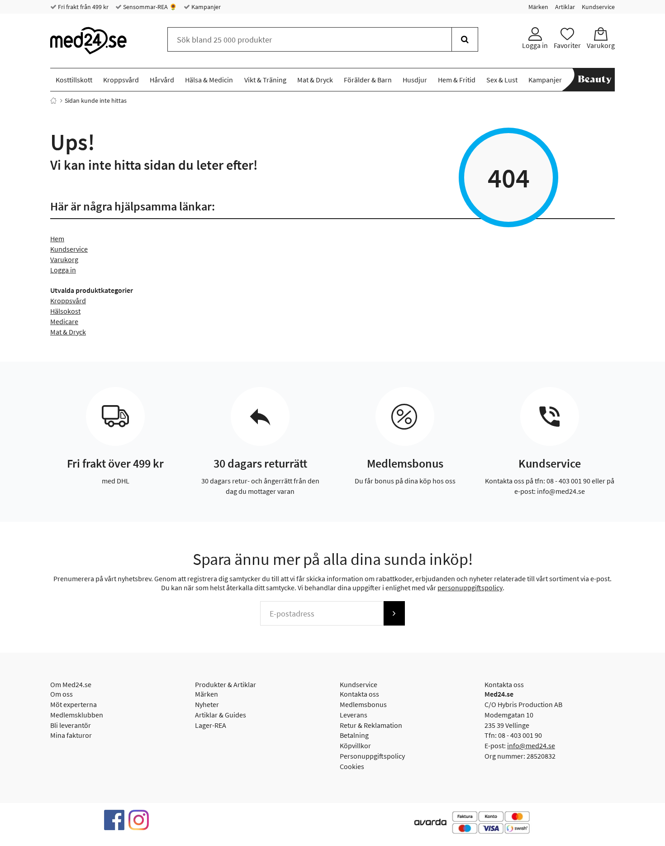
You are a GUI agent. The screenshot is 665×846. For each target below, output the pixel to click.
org (73, 259)
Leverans (353, 714)
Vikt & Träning (265, 79)
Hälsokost (65, 310)
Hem (57, 238)
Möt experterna (73, 704)
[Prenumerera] (394, 613)
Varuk (59, 259)
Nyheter (207, 704)
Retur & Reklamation (371, 725)
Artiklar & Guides (220, 714)
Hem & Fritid (456, 79)
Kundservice (598, 7)
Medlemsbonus (363, 704)
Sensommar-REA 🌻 (149, 7)
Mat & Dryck (315, 79)
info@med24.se (531, 745)
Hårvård (162, 79)
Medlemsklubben (76, 714)
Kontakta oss (359, 693)
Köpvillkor (355, 745)
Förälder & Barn (368, 79)
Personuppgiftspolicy (372, 755)
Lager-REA (210, 725)
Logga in (63, 269)
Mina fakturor (71, 735)
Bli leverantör (70, 725)
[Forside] (53, 100)
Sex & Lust (502, 79)
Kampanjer (205, 7)
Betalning (354, 735)
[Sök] (464, 39)
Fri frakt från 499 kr (83, 7)
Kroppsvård (121, 79)
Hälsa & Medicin (209, 79)
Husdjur (415, 79)
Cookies (352, 766)
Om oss (61, 693)
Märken (538, 7)
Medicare (64, 321)
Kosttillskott (74, 79)
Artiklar (565, 7)
